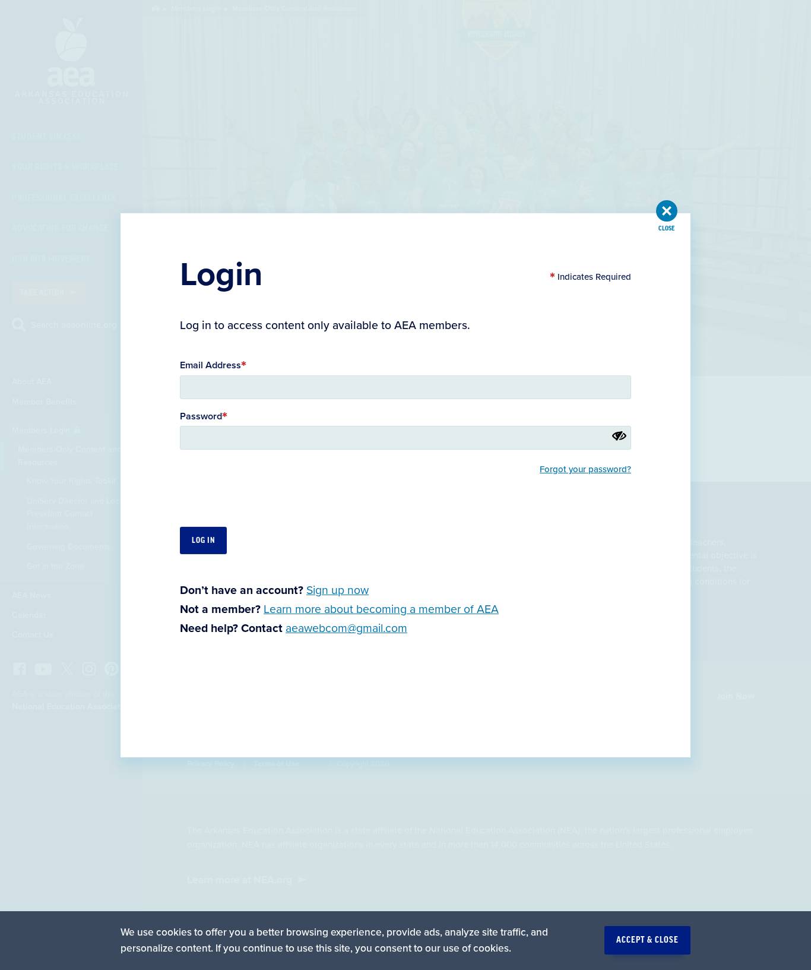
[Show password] (619, 435)
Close (666, 228)
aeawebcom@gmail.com (346, 628)
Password (201, 416)
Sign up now (337, 590)
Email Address (210, 365)
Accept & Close (647, 940)
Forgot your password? (585, 469)
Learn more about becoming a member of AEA (381, 609)
